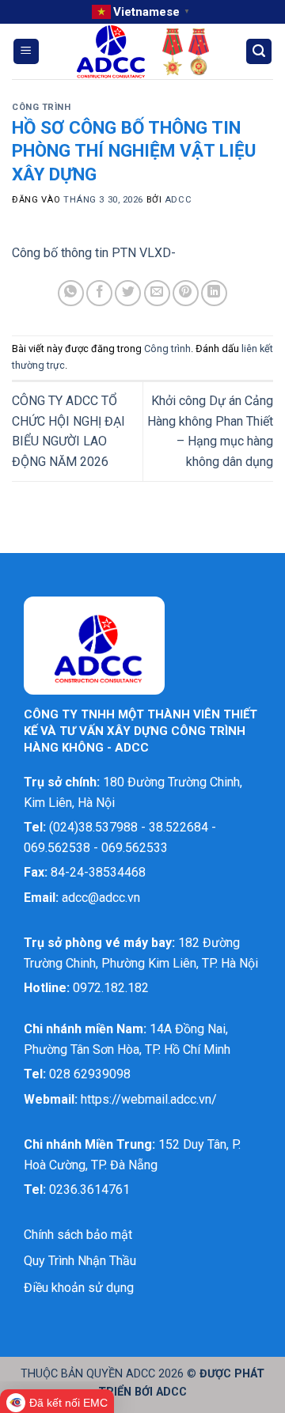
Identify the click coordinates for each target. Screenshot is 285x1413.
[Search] (259, 52)
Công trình (41, 107)
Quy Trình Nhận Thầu (80, 1260)
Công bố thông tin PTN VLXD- (94, 252)
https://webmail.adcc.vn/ (149, 1099)
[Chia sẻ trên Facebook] (99, 293)
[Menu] (26, 52)
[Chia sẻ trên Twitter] (128, 293)
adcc (178, 200)
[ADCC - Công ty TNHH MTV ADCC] (142, 51)
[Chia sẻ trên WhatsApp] (71, 293)
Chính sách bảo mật (78, 1234)
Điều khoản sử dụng (79, 1287)
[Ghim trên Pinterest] (186, 293)
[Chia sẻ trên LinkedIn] (214, 293)
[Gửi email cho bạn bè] (157, 293)
